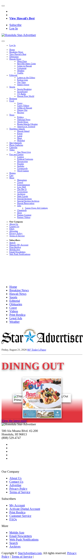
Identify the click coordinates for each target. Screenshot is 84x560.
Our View (21, 82)
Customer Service (20, 515)
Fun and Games (16, 154)
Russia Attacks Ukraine (27, 124)
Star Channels (15, 143)
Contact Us (14, 226)
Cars (11, 175)
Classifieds (22, 210)
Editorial (13, 75)
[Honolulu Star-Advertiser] (19, 35)
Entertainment (23, 184)
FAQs (11, 228)
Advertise (13, 231)
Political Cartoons (25, 159)
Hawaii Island (23, 131)
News (11, 115)
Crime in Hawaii (24, 66)
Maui (19, 138)
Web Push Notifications (19, 254)
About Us (13, 224)
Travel (20, 182)
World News (22, 122)
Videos (13, 311)
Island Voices (23, 84)
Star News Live (24, 152)
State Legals (22, 196)
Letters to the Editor (26, 77)
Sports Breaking (24, 89)
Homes (12, 173)
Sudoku (20, 166)
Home (12, 49)
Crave (19, 103)
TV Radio (21, 94)
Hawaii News (15, 59)
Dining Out (22, 110)
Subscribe (15, 25)
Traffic (20, 73)
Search (12, 242)
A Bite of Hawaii (24, 108)
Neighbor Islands (17, 129)
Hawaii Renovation (25, 203)
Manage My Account (18, 245)
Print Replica (15, 247)
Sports (12, 87)
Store (19, 212)
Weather (20, 70)
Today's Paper (39, 349)
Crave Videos (23, 105)
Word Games (23, 170)
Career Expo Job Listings (36, 208)
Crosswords (22, 168)
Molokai (21, 140)
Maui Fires (22, 61)
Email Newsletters (17, 252)
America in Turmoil (26, 126)
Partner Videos (23, 217)
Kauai (19, 133)
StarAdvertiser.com (30, 553)
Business (13, 98)
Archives (21, 194)
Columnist (21, 68)
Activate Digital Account (24, 509)
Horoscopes (22, 161)
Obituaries (14, 56)
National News (23, 119)
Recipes (20, 112)
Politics (20, 117)
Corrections (22, 191)
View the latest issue (14, 420)
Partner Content (24, 215)
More (11, 177)
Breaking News (16, 52)
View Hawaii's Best (22, 18)
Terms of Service (17, 235)
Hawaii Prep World (25, 96)
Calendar (13, 147)
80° (29, 349)
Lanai (19, 136)
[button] (3, 5)
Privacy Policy (15, 233)
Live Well (21, 187)
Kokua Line (22, 80)
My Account (17, 505)
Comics (20, 156)
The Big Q (22, 189)
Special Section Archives (28, 201)
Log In (13, 28)
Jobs (19, 205)
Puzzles (20, 163)
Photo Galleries (16, 145)
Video (12, 149)
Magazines (22, 180)
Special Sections (24, 198)
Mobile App (14, 249)
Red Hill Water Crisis (26, 63)
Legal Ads (15, 318)
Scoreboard (22, 91)
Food (11, 101)
